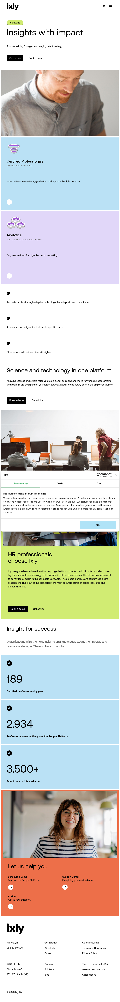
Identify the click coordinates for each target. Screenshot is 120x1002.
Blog (46, 974)
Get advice (15, 58)
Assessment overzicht (94, 969)
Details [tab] (60, 483)
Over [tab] (99, 483)
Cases (47, 953)
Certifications (89, 974)
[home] (13, 7)
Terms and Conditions (94, 948)
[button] (110, 6)
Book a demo (36, 58)
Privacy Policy (89, 953)
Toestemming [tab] (21, 483)
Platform (48, 964)
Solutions (49, 969)
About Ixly (49, 948)
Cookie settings (90, 942)
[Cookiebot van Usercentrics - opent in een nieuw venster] (99, 475)
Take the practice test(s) (95, 964)
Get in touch (50, 942)
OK (98, 525)
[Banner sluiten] (116, 475)
